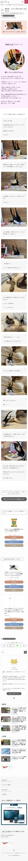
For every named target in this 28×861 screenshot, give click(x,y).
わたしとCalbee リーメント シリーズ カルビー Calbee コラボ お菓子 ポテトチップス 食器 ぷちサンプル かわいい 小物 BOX (14, 611)
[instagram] (14, 698)
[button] (4, 645)
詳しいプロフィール (14, 693)
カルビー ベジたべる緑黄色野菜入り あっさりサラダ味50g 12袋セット (13, 530)
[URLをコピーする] (24, 645)
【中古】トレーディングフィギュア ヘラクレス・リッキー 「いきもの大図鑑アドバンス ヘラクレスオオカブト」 (13, 574)
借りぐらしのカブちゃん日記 (8, 15)
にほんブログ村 (4, 836)
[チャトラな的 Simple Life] (5, 2)
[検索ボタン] (22, 2)
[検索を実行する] (25, 652)
